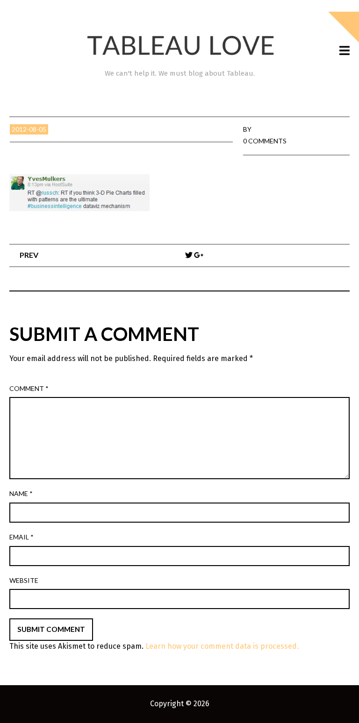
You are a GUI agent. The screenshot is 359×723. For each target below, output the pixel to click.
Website (23, 580)
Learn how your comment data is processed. (222, 646)
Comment (29, 388)
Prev (29, 254)
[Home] (179, 45)
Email (21, 537)
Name (21, 493)
